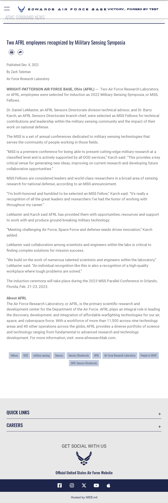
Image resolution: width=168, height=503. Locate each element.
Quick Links (18, 412)
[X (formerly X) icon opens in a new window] (84, 485)
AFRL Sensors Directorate (84, 363)
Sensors (59, 355)
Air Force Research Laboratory (133, 89)
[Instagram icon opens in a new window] (71, 485)
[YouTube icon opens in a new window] (96, 485)
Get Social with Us (84, 446)
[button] (7, 9)
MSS (25, 355)
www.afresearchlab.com (95, 338)
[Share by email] (20, 52)
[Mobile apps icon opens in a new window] (108, 485)
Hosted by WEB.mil (84, 497)
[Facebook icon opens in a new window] (59, 485)
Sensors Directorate (70, 110)
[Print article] (11, 52)
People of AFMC (149, 355)
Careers (15, 425)
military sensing (41, 355)
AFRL (96, 355)
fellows (14, 355)
